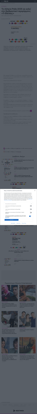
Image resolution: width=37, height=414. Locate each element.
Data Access (18, 223)
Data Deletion (13, 223)
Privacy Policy (24, 223)
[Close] (35, 191)
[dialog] (18, 207)
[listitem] (18, 203)
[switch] (30, 206)
